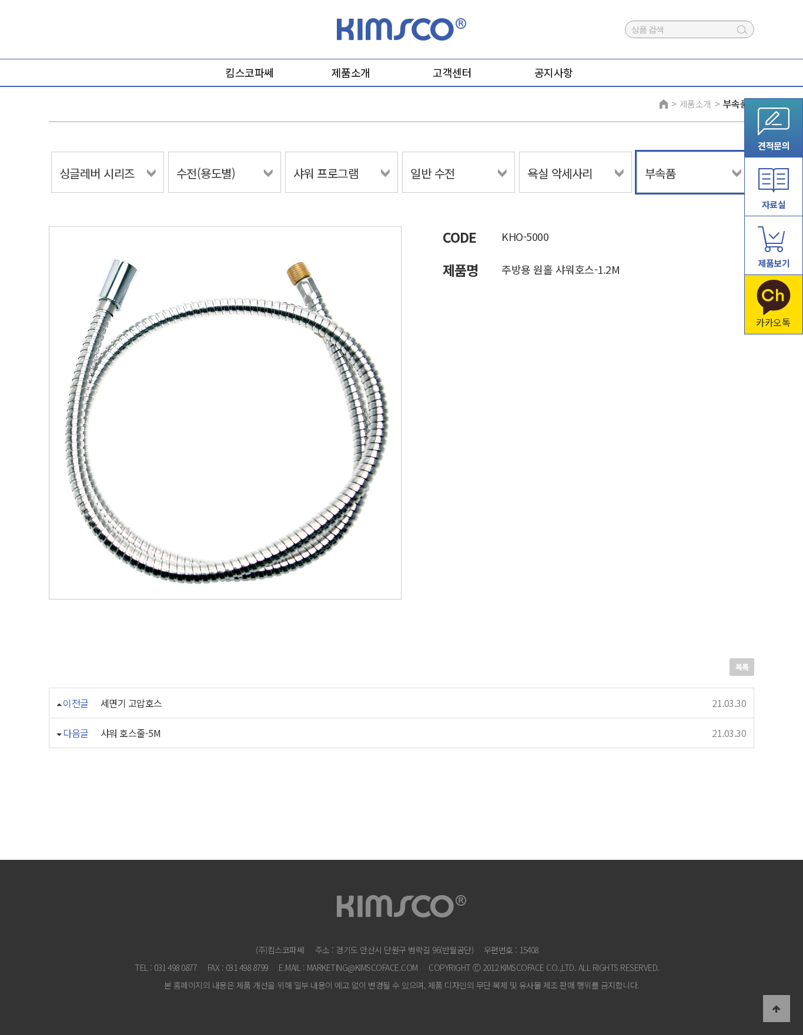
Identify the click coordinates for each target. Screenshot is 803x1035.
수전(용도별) (206, 173)
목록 (741, 666)
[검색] (742, 29)
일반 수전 (432, 173)
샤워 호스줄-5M (131, 733)
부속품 (736, 103)
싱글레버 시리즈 (97, 173)
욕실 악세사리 (560, 173)
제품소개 (695, 104)
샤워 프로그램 (326, 173)
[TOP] (776, 1008)
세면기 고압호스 (131, 703)
